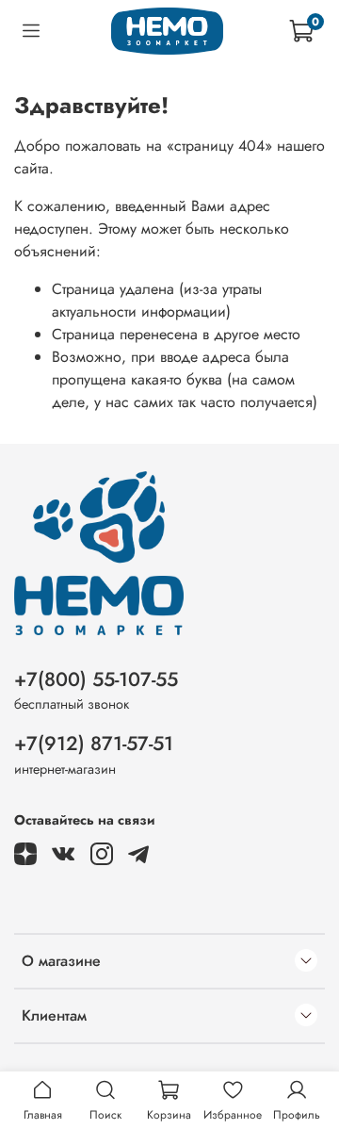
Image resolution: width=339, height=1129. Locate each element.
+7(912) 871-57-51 (93, 743)
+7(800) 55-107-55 (96, 679)
